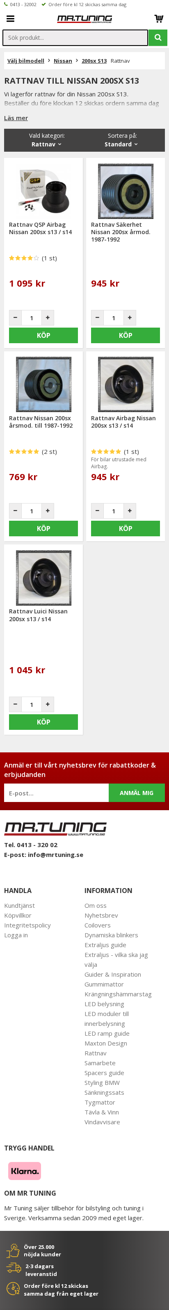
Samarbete (100, 1063)
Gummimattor (104, 984)
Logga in (16, 935)
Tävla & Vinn (101, 1112)
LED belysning (104, 1004)
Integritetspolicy (27, 925)
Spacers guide (104, 1073)
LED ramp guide (107, 1033)
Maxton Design (105, 1043)
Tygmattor (99, 1102)
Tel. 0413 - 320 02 (30, 845)
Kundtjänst (19, 905)
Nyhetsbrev (101, 915)
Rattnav (95, 1053)
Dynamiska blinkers (111, 935)
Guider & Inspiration (112, 974)
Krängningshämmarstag (118, 994)
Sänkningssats (104, 1092)
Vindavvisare (102, 1122)
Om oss (95, 905)
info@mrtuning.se (55, 854)
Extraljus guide (105, 945)
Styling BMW (102, 1082)
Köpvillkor (18, 915)
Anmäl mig (136, 793)
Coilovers (97, 925)
